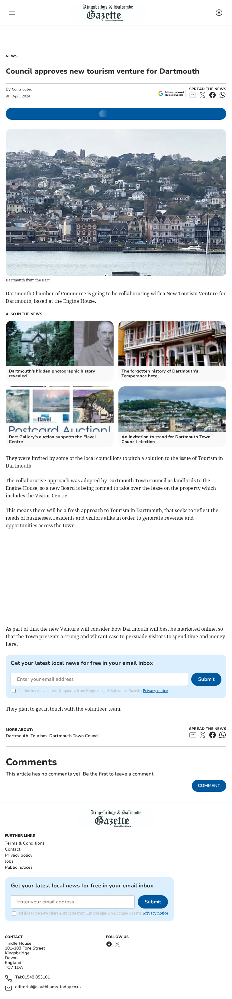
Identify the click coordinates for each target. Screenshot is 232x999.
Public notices (19, 867)
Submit (206, 679)
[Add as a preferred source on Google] (171, 93)
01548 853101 (36, 977)
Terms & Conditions (24, 843)
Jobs (9, 861)
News (12, 56)
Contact (12, 849)
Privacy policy (18, 855)
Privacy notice (155, 690)
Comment (209, 785)
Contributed (22, 89)
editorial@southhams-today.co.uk (48, 987)
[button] (12, 13)
